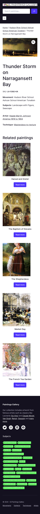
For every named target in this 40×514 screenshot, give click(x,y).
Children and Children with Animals (14, 480)
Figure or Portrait (10, 465)
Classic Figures (9, 472)
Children (31, 480)
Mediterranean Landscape (13, 457)
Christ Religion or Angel (12, 476)
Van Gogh (7, 418)
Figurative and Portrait (26, 465)
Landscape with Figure (23, 105)
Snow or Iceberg (24, 442)
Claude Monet (28, 416)
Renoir (14, 418)
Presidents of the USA (22, 446)
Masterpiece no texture (25, 124)
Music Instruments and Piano (14, 454)
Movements (7, 505)
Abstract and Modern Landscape (14, 487)
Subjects (17, 505)
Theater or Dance (10, 442)
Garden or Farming (11, 461)
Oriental (16, 450)
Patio (7, 450)
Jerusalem (27, 457)
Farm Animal (9, 469)
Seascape (7, 108)
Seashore (8, 446)
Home (5, 27)
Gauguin (21, 418)
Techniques (27, 505)
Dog (18, 469)
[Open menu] (4, 18)
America (32, 484)
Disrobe (27, 469)
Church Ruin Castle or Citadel (26, 472)
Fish (22, 461)
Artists (36, 505)
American (22, 484)
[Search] (34, 11)
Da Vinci (14, 416)
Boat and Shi (10, 484)
